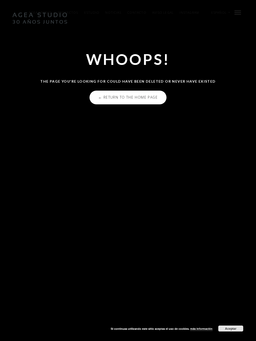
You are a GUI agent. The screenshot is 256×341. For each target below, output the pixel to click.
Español (218, 12)
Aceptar (230, 328)
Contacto (136, 12)
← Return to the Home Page (128, 97)
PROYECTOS (68, 12)
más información (201, 329)
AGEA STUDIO (40, 12)
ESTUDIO (91, 12)
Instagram (189, 12)
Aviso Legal (163, 12)
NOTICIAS (113, 12)
